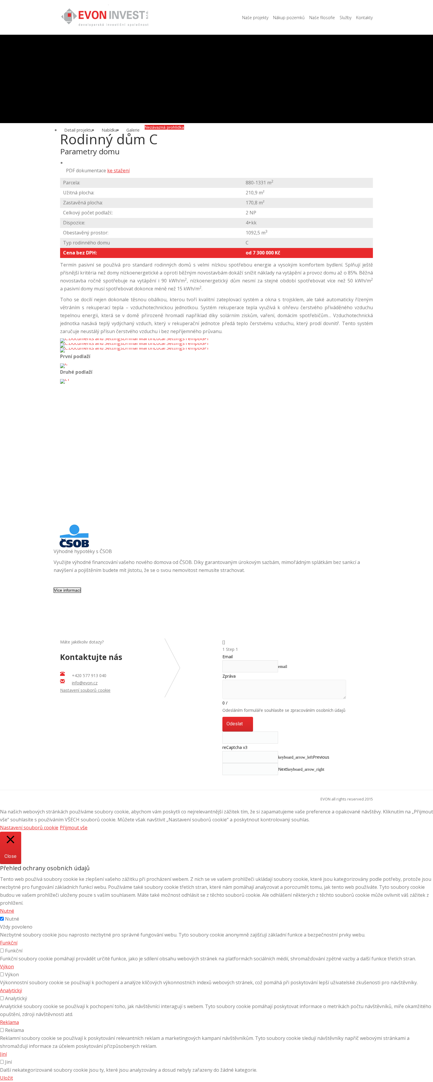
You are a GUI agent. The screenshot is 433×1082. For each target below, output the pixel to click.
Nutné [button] (7, 911)
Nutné (12, 919)
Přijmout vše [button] (73, 827)
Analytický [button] (11, 990)
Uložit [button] (6, 1078)
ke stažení (118, 170)
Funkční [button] (8, 942)
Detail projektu (78, 130)
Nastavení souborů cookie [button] (85, 690)
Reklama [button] (9, 1022)
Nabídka (109, 130)
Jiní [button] (3, 1054)
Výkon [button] (7, 966)
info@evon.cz (84, 683)
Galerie (133, 130)
